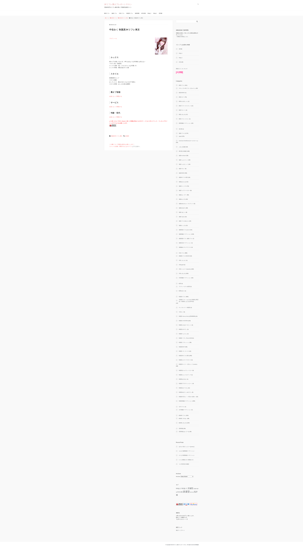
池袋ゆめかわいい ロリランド (186, 203)
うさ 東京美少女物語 (184, 464)
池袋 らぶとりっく (183, 160)
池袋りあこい (182, 212)
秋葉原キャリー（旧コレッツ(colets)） (188, 364)
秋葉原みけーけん (183, 388)
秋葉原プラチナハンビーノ (185, 383)
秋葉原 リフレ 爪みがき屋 (185, 338)
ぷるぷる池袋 (182, 146)
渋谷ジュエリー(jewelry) (185, 269)
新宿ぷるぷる (182, 114)
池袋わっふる (182, 225)
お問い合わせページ (182, 519)
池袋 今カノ (182, 168)
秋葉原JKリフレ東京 (116, 136)
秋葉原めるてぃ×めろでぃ (185, 392)
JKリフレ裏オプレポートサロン (118, 4)
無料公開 (192, 492)
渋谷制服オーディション (185, 277)
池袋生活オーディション (185, 242)
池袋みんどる (182, 199)
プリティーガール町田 (184, 286)
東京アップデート (180, 530)
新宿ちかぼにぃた (183, 101)
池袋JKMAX (182, 173)
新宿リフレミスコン (184, 119)
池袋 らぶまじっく (183, 164)
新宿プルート (182, 110)
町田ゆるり (181, 290)
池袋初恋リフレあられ (184, 229)
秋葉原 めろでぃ (183, 329)
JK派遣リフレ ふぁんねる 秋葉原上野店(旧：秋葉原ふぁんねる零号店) (188, 300)
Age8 (180, 136)
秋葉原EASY (182, 346)
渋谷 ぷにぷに (182, 260)
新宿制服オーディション (185, 123)
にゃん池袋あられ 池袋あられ (186, 459)
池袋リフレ (114, 13)
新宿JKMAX (182, 92)
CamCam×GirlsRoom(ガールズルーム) (188, 140)
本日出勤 (143, 13)
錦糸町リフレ (182, 415)
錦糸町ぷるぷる (183, 422)
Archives (178, 476)
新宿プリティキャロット (185, 105)
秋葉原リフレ (129, 13)
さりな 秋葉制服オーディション (187, 455)
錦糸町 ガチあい (183, 418)
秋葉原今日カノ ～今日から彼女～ (187, 396)
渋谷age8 (181, 264)
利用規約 (197, 544)
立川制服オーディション (185, 409)
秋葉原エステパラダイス (185, 360)
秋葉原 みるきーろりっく (185, 325)
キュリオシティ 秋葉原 (184, 307)
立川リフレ (181, 406)
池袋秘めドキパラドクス (185, 247)
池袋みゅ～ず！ (183, 194)
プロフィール (113, 38)
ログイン (129, 146)
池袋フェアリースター (184, 190)
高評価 (160, 13)
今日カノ (181, 312)
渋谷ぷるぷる (182, 273)
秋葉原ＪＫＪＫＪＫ (184, 351)
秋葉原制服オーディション (185, 401)
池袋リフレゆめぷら (184, 221)
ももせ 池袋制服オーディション (187, 451)
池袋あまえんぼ (183, 181)
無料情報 (137, 13)
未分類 (180, 129)
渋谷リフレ (122, 13)
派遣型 (127, 136)
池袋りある (181, 216)
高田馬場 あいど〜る (184, 431)
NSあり (155, 13)
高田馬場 (181, 428)
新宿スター (181, 97)
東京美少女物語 (183, 151)
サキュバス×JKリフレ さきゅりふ (187, 88)
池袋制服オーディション (185, 234)
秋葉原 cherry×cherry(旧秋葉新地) (187, 316)
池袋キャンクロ (183, 186)
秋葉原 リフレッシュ (184, 342)
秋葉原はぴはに (183, 379)
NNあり (149, 13)
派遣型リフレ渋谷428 (184, 256)
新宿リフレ (107, 13)
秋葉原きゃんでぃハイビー (185, 370)
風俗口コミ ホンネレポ (181, 68)
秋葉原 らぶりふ (183, 333)
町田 (180, 283)
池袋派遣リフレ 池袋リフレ (185, 238)
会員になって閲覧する (115, 96)
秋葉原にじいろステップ (185, 374)
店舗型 (190, 488)
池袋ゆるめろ (182, 208)
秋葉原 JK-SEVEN (183, 320)
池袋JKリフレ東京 (183, 177)
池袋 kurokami (182, 155)
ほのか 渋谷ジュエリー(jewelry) (186, 446)
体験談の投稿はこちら (182, 36)
